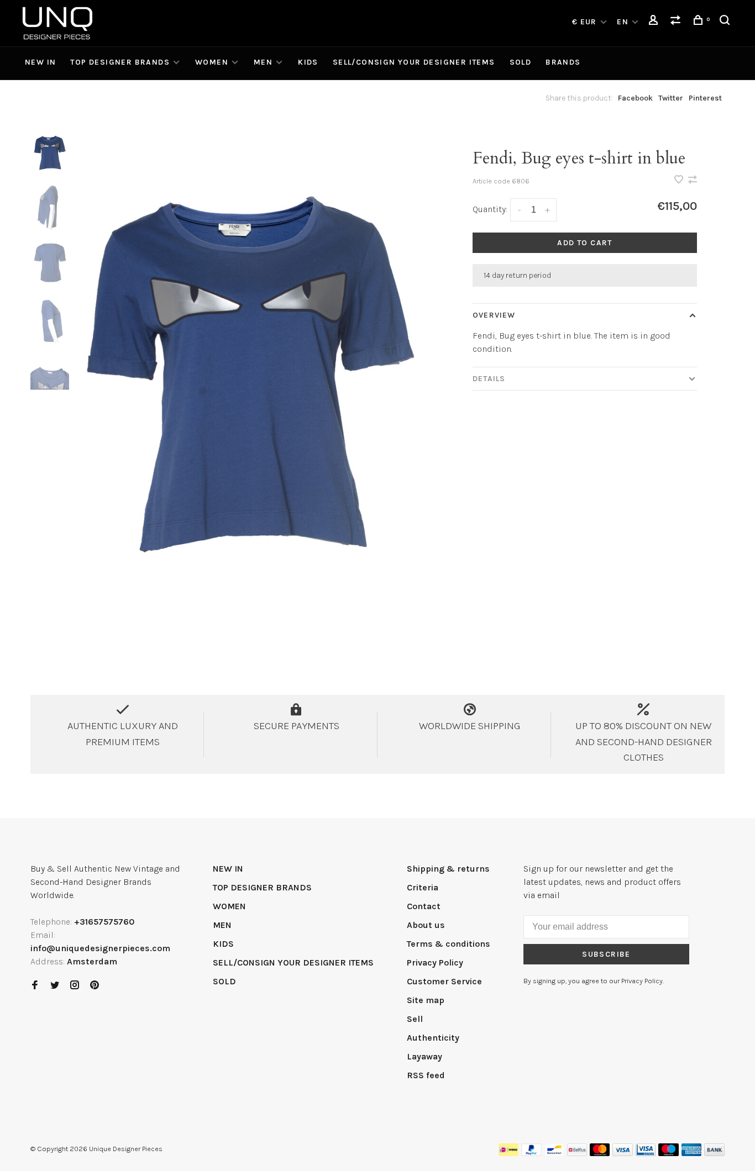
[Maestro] (668, 1153)
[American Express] (691, 1153)
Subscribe (606, 954)
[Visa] (622, 1153)
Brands (563, 62)
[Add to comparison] (692, 180)
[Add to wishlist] (679, 180)
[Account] (655, 22)
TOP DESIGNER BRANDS (120, 62)
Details (489, 378)
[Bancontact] (554, 1153)
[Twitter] (54, 985)
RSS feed (426, 1075)
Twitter (670, 98)
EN (622, 22)
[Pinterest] (94, 985)
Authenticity (433, 1037)
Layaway (424, 1056)
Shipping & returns (448, 868)
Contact (424, 906)
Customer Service (444, 981)
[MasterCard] (600, 1153)
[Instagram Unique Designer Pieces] (74, 985)
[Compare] (677, 22)
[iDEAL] (508, 1153)
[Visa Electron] (646, 1153)
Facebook (635, 98)
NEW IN (40, 62)
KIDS (308, 62)
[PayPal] (531, 1153)
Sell (415, 1019)
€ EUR (585, 22)
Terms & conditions (448, 943)
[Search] (726, 22)
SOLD (521, 62)
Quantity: (490, 209)
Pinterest (705, 98)
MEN (263, 62)
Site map (425, 1000)
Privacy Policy (435, 962)
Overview (494, 315)
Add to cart (584, 242)
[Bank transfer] (714, 1153)
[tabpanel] (250, 396)
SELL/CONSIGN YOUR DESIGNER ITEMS (414, 62)
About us (426, 925)
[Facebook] (34, 985)
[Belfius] (577, 1153)
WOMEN (211, 62)
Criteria (422, 887)
